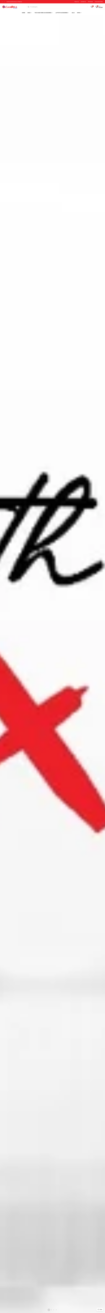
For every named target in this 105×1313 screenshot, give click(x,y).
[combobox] (57, 7)
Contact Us (83, 1)
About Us (76, 1)
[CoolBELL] (9, 7)
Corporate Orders (99, 1)
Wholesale (90, 1)
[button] (4, 1)
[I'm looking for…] (28, 7)
